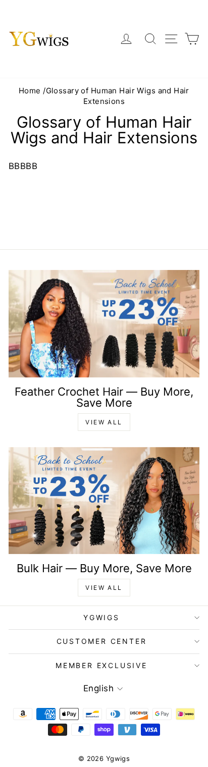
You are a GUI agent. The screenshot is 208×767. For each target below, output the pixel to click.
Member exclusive (101, 665)
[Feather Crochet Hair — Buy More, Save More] (104, 323)
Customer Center (102, 641)
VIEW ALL (103, 422)
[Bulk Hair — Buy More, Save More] (104, 501)
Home (30, 90)
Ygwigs (101, 617)
